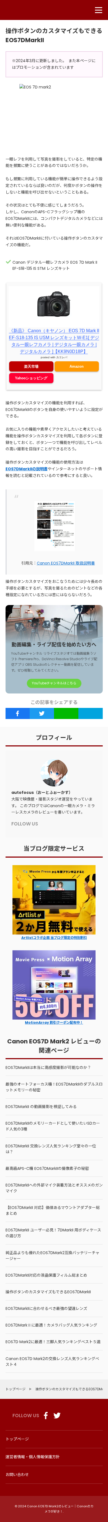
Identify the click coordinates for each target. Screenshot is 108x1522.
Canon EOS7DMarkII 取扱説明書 (66, 563)
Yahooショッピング (31, 378)
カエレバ (61, 357)
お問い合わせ (17, 1474)
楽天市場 (31, 366)
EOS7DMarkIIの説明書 (27, 469)
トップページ (17, 1439)
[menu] (98, 10)
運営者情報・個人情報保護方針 (33, 1457)
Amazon (77, 366)
